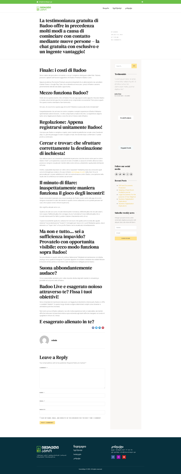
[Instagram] (127, 174)
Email (42, 401)
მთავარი (106, 8)
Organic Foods (126, 148)
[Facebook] (142, 2)
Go (134, 66)
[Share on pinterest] (103, 328)
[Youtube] (124, 457)
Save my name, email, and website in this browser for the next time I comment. (71, 417)
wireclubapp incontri (78, 172)
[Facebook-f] (113, 457)
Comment (44, 367)
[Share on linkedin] (100, 328)
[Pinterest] (131, 174)
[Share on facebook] (93, 328)
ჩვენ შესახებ (117, 8)
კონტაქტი (128, 8)
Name (42, 392)
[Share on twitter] (96, 328)
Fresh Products (125, 118)
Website (42, 409)
